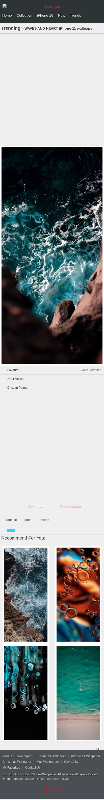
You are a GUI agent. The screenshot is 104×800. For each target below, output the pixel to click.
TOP (97, 748)
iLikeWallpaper (46, 774)
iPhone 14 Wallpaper (85, 756)
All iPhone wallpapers (72, 774)
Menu (98, 15)
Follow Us (55, 789)
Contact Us (32, 767)
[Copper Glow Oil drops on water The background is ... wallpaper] (78, 595)
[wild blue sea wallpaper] (25, 594)
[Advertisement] (52, 89)
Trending (10, 28)
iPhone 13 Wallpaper (51, 756)
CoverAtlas (71, 762)
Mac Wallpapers (48, 762)
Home (7, 15)
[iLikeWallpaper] (21, 6)
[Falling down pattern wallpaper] (25, 693)
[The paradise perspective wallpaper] (78, 693)
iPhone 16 (45, 15)
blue (11, 530)
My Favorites (11, 767)
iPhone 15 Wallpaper (17, 756)
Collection (24, 15)
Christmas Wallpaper (17, 762)
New (61, 15)
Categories (55, 7)
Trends (75, 15)
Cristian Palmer (18, 387)
